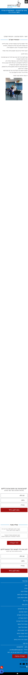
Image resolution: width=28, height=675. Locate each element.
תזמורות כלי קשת (22, 627)
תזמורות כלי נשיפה (22, 624)
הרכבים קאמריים (23, 618)
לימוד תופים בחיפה (22, 630)
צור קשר (25, 600)
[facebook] (20, 664)
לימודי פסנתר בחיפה (22, 633)
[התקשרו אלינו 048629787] (1, 667)
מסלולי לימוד (24, 591)
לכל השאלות (14, 543)
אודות (25, 588)
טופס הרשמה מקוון (22, 597)
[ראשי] (14, 4)
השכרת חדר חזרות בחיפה (20, 639)
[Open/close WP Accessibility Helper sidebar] (2, 672)
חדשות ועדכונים (19, 36)
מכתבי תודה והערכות (21, 621)
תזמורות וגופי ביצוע (22, 594)
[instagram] (26, 664)
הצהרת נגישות (20, 656)
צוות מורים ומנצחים (22, 615)
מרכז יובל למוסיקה (22, 609)
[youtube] (24, 664)
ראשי (26, 36)
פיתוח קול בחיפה (23, 636)
